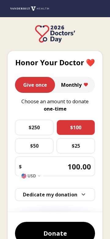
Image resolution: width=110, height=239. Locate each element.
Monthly (71, 85)
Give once (35, 85)
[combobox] (31, 176)
